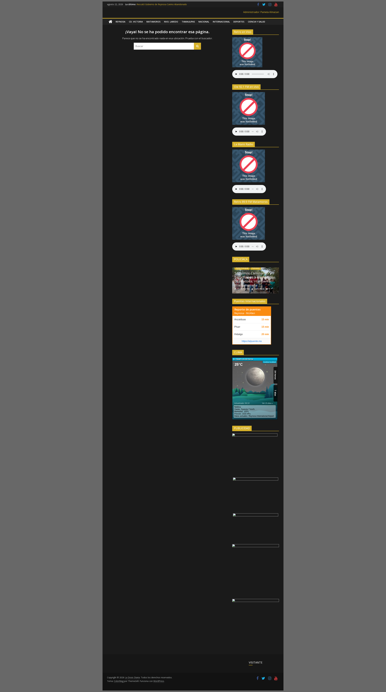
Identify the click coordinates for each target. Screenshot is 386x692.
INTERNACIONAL (221, 21)
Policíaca (255, 268)
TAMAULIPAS (188, 21)
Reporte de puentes (247, 309)
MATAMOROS (153, 21)
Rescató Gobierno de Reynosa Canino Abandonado (162, 4)
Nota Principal (242, 268)
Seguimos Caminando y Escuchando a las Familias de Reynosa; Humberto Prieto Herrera (255, 279)
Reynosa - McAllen (244, 313)
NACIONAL (203, 21)
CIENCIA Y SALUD (256, 21)
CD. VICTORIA (136, 21)
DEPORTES (238, 21)
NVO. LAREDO (171, 21)
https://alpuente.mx (252, 341)
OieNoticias (259, 289)
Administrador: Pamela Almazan (261, 12)
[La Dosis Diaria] (110, 22)
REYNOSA (120, 21)
